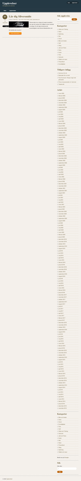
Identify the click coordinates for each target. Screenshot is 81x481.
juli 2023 (61, 139)
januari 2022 (62, 181)
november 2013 (63, 408)
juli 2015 (61, 362)
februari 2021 (62, 207)
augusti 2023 (62, 137)
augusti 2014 (62, 387)
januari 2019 (62, 264)
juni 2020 (61, 225)
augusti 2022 (62, 165)
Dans (60, 50)
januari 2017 (62, 320)
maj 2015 (61, 366)
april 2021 (61, 202)
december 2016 (63, 322)
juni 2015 (61, 364)
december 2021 (63, 183)
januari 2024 (62, 126)
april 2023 (61, 146)
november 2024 (63, 102)
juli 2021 (61, 195)
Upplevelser (74, 2)
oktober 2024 (62, 105)
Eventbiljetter (62, 64)
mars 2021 (61, 204)
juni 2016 (61, 336)
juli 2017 (61, 306)
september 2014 (63, 385)
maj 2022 (61, 172)
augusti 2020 (62, 220)
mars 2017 (61, 315)
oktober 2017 (62, 299)
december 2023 (63, 128)
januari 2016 (62, 348)
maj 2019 (61, 255)
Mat (60, 36)
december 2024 (63, 100)
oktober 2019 (62, 244)
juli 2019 (61, 251)
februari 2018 (62, 290)
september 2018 (63, 274)
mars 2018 (61, 288)
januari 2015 (62, 376)
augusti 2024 (62, 109)
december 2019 (63, 239)
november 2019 (63, 241)
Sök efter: (59, 466)
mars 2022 (61, 176)
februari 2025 (62, 95)
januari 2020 (62, 237)
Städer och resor (63, 59)
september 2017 (63, 301)
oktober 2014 (62, 383)
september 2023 (63, 135)
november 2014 (63, 380)
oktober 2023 (62, 133)
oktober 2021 (62, 188)
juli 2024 (61, 112)
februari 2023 (62, 151)
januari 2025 (62, 98)
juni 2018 (61, 281)
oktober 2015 (62, 355)
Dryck (60, 38)
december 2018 (63, 267)
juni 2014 (61, 392)
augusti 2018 (62, 276)
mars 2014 (61, 399)
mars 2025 (61, 93)
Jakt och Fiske (62, 48)
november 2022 (63, 158)
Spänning (15, 19)
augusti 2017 (62, 304)
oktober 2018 (62, 271)
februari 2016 (62, 345)
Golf (60, 43)
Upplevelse (5, 22)
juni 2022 (61, 170)
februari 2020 (62, 234)
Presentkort (62, 61)
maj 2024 (61, 116)
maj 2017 (61, 311)
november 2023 (63, 130)
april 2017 (61, 313)
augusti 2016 (62, 332)
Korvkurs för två (63, 73)
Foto (60, 54)
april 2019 (61, 258)
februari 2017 (62, 318)
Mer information (15, 33)
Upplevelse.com (36, 19)
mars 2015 (61, 371)
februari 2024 (62, 123)
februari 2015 (62, 373)
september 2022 (63, 163)
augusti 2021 (62, 193)
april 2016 (61, 341)
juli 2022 (61, 167)
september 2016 (63, 329)
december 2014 (63, 378)
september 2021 (63, 190)
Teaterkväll (61, 84)
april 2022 (61, 174)
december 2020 (63, 211)
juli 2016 (61, 334)
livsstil (31, 19)
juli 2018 (61, 278)
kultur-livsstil (26, 19)
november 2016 (63, 325)
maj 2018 (61, 283)
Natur (60, 31)
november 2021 (63, 186)
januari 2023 (62, 153)
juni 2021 (61, 197)
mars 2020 (61, 232)
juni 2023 (61, 142)
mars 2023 (61, 149)
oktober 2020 (62, 216)
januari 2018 (62, 292)
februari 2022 (62, 179)
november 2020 (63, 214)
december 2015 (63, 350)
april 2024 (61, 119)
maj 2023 (61, 144)
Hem (69, 2)
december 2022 (63, 156)
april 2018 (61, 285)
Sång (60, 45)
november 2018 (63, 269)
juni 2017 (61, 308)
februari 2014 (62, 401)
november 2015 (63, 352)
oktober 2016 (62, 327)
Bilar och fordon (63, 41)
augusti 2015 (62, 359)
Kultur (60, 52)
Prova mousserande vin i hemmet (67, 82)
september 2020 (63, 218)
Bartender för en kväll (64, 75)
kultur (22, 19)
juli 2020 (61, 223)
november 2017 (63, 297)
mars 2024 (61, 121)
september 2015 (63, 357)
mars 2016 (61, 343)
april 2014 (61, 396)
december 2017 (63, 295)
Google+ (67, 457)
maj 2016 (61, 339)
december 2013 (63, 406)
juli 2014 (61, 389)
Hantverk (61, 57)
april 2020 (61, 230)
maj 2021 (61, 200)
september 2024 (63, 107)
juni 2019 (61, 253)
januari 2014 (62, 403)
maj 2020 (61, 227)
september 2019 (63, 246)
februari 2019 (62, 262)
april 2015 (61, 369)
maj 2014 (61, 394)
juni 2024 (61, 114)
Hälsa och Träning (63, 29)
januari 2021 (62, 209)
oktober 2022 (62, 160)
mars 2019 (61, 260)
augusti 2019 (62, 248)
